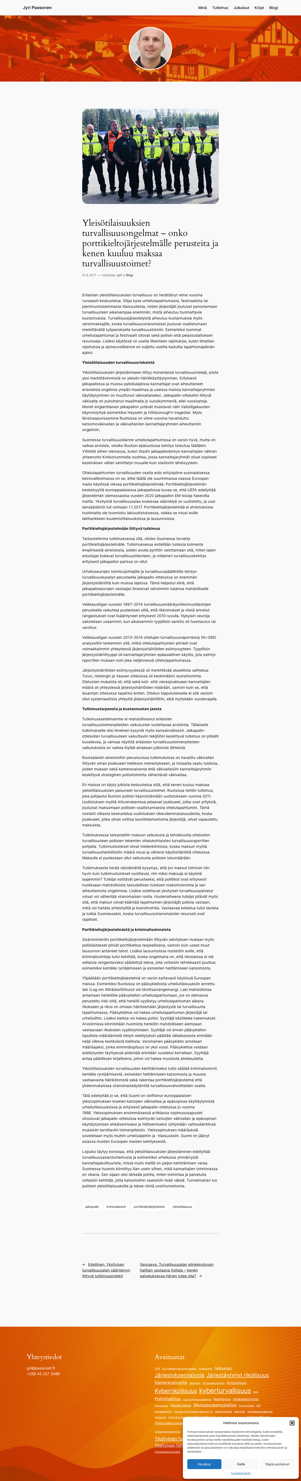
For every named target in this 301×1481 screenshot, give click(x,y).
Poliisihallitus (168, 1398)
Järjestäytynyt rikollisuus (237, 1375)
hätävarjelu (223, 1368)
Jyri (119, 275)
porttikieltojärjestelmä (149, 1206)
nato (255, 1392)
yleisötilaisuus (182, 1206)
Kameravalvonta (171, 1382)
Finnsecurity (205, 1368)
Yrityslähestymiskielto (167, 1452)
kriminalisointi (116, 1206)
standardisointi (163, 1411)
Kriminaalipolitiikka (214, 1383)
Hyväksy (204, 1464)
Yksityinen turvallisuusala (182, 1438)
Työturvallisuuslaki (169, 1423)
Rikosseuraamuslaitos (215, 1405)
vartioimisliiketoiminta (167, 1431)
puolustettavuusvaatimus (197, 1399)
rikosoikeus (161, 1405)
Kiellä (241, 1464)
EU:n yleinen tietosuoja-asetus (179, 1368)
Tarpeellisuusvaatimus (260, 1411)
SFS (258, 1405)
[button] (292, 1423)
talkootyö (239, 1411)
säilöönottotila (223, 1411)
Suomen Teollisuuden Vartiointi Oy (193, 1411)
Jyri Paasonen (37, 7)
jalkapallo (92, 1206)
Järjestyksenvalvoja (179, 1375)
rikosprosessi (180, 1405)
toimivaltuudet (176, 1417)
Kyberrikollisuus (176, 1390)
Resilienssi (222, 1399)
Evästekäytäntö (241, 1473)
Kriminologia (236, 1383)
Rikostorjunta (246, 1405)
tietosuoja (160, 1417)
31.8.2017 (89, 275)
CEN (157, 1368)
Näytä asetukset (277, 1464)
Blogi (129, 275)
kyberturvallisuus (225, 1390)
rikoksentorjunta (245, 1399)
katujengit (195, 1383)
